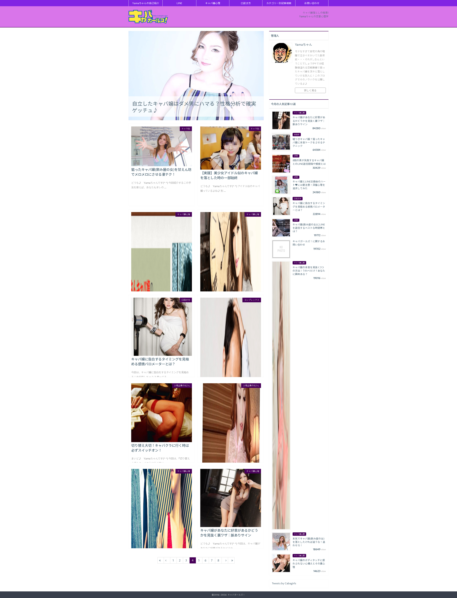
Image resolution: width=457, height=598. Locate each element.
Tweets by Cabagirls (284, 583)
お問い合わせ (311, 3)
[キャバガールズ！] (148, 16)
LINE (179, 3)
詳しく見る (310, 90)
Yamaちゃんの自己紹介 (145, 3)
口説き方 (246, 3)
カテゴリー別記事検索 (278, 3)
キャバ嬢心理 (212, 3)
